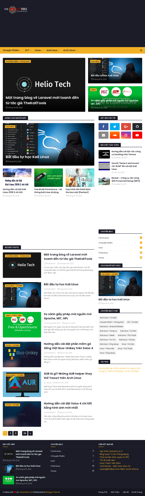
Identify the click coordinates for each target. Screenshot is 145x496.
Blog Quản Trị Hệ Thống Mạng (114, 454)
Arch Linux (121, 238)
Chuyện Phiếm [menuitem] (11, 50)
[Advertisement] (95, 23)
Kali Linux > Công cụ (108, 331)
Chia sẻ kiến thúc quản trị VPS (114, 457)
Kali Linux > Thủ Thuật (127, 335)
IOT (120, 247)
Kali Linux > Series (107, 335)
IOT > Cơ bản (132, 322)
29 (25, 433)
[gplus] (126, 126)
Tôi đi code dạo (107, 460)
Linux (121, 257)
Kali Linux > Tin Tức (108, 339)
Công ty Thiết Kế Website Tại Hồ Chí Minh (119, 371)
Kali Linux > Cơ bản (128, 331)
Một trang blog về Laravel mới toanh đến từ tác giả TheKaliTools (42, 100)
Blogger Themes (53, 492)
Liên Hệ (126, 492)
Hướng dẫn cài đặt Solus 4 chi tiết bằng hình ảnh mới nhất (68, 405)
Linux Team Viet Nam (110, 463)
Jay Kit (49, 382)
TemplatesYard (25, 492)
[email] (103, 135)
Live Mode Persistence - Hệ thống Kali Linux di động (48, 191)
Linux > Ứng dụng (107, 353)
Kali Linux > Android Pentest (111, 326)
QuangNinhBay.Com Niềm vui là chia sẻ (119, 469)
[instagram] (126, 135)
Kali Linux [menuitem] (52, 50)
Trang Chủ (102, 492)
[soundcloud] (115, 135)
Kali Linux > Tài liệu (127, 339)
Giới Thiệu (115, 492)
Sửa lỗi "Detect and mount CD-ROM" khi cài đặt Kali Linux (125, 166)
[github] (137, 126)
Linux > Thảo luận (107, 348)
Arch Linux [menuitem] (69, 50)
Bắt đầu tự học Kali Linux (105, 75)
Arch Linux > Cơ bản (108, 317)
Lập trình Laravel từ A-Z (111, 451)
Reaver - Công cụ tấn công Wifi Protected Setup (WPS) (126, 179)
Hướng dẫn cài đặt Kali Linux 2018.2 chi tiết (14, 191)
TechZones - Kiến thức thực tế (115, 466)
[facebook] (103, 126)
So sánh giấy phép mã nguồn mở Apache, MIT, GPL (115, 102)
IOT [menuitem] (27, 50)
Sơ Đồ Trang (137, 492)
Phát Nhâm (51, 263)
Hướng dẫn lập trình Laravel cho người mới (119, 368)
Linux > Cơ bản (128, 344)
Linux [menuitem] (38, 50)
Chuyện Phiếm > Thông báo (112, 322)
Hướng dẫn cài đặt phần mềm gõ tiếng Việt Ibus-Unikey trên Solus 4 (68, 346)
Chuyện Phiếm (120, 242)
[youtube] (137, 135)
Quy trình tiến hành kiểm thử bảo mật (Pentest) (78, 191)
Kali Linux (121, 252)
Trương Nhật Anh (53, 323)
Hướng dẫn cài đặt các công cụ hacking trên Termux (126, 153)
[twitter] (115, 126)
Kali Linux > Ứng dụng (109, 344)
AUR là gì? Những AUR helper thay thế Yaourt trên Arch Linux (68, 376)
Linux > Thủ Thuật (125, 348)
